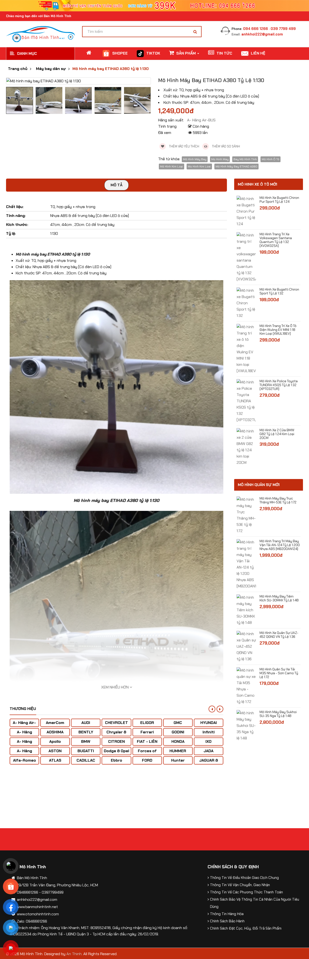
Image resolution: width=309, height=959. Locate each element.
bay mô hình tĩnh (245, 159)
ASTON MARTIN (55, 753)
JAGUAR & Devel (208, 763)
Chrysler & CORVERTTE (116, 734)
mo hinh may (220, 159)
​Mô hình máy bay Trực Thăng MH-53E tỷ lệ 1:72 (278, 500)
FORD (147, 760)
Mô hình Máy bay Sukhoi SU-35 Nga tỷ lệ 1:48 (278, 714)
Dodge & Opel (116, 750)
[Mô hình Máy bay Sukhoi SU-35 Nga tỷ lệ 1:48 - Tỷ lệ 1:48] (246, 725)
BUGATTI (85, 750)
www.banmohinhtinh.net (37, 906)
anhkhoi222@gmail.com (262, 34)
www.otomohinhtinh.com (38, 914)
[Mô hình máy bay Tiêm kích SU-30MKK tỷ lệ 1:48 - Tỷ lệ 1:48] (246, 609)
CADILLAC (86, 760)
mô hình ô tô (270, 159)
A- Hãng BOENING (24, 744)
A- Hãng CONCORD (24, 753)
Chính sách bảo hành (227, 921)
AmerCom (55, 722)
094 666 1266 (255, 28)
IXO (208, 741)
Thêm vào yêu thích (183, 146)
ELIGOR (147, 722)
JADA (208, 750)
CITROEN (116, 741)
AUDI (85, 722)
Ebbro (116, 760)
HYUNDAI (208, 722)
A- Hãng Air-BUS (24, 725)
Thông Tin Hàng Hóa (227, 913)
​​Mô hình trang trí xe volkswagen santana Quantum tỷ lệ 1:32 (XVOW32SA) (276, 240)
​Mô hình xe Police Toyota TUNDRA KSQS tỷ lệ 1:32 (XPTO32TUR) (279, 385)
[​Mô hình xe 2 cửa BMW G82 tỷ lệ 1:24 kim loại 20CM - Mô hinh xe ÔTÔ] (246, 446)
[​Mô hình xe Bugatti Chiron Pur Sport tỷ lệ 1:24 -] (246, 211)
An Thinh (74, 953)
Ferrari (147, 732)
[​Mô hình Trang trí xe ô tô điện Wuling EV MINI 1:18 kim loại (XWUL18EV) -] (246, 348)
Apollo (55, 741)
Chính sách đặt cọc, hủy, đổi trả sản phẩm (245, 928)
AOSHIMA (55, 732)
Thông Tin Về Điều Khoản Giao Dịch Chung (244, 877)
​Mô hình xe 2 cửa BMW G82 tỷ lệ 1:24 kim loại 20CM (277, 434)
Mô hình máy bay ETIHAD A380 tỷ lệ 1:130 (110, 69)
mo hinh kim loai (199, 166)
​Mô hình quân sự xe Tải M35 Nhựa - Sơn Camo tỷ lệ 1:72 (279, 673)
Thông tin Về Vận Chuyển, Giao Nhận (240, 885)
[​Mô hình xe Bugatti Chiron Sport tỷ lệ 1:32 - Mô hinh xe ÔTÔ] (246, 302)
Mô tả (116, 185)
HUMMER (177, 750)
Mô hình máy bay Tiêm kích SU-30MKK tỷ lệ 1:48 (279, 598)
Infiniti (209, 732)
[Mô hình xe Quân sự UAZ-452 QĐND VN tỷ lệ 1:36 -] (246, 646)
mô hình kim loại (171, 166)
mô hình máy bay (194, 159)
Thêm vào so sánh (225, 146)
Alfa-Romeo (24, 760)
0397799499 (52, 892)
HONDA (177, 741)
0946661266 (27, 892)
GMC (178, 722)
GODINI (178, 732)
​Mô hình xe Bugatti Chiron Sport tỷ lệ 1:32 (279, 291)
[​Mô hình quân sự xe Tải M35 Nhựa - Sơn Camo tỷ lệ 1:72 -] (246, 685)
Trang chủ (17, 69)
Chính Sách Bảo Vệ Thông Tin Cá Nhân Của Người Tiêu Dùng (254, 903)
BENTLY (85, 732)
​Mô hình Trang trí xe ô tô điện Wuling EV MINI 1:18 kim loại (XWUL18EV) (278, 330)
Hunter (178, 760)
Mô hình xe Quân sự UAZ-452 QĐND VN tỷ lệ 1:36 (279, 635)
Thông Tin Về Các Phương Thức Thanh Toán (246, 892)
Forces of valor (147, 753)
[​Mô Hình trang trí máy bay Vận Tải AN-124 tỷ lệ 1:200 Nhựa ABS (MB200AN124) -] (246, 563)
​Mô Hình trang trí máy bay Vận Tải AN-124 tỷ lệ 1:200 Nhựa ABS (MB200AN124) (280, 545)
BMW (85, 741)
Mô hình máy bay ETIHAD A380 (236, 166)
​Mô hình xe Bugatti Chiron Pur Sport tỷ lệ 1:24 (279, 199)
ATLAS (55, 760)
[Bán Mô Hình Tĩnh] (40, 33)
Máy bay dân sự (51, 69)
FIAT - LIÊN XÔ (147, 744)
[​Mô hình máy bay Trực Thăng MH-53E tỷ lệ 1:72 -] (246, 514)
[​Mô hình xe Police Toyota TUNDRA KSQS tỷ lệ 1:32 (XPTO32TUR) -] (246, 400)
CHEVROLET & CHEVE (116, 725)
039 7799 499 (283, 28)
